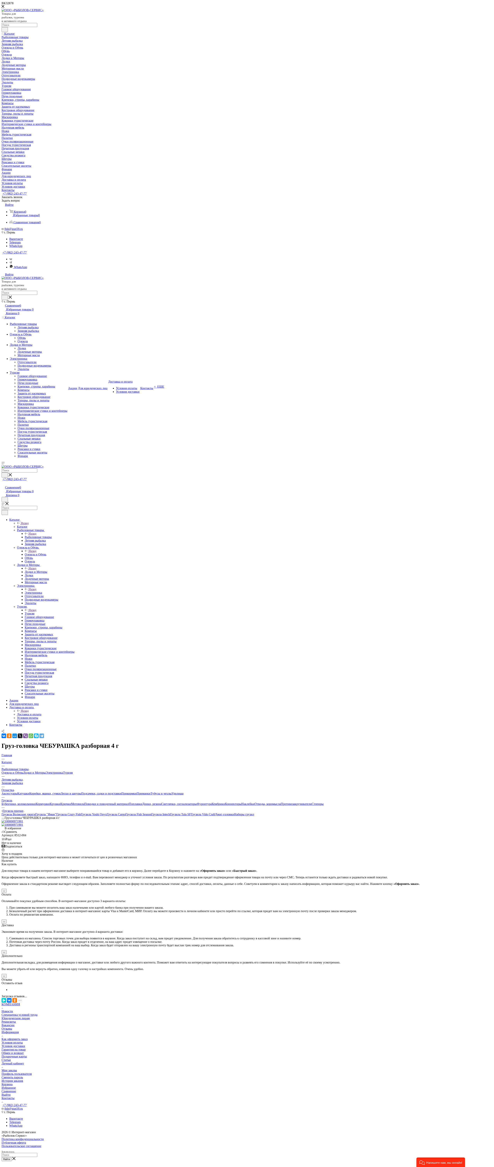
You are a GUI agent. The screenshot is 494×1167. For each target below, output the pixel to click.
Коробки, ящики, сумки (45, 793)
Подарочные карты (14, 1056)
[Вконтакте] (10, 259)
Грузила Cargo (116, 814)
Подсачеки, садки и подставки (101, 793)
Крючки (65, 804)
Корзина (7, 1084)
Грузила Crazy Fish (68, 814)
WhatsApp (15, 246)
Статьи (6, 1060)
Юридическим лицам (16, 1018)
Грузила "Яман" (45, 814)
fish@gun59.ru (13, 229)
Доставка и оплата (29, 714)
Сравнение (9, 1091)
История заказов (12, 1080)
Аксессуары (9, 793)
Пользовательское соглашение (21, 1146)
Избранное (9, 1087)
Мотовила (77, 804)
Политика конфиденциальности (23, 1139)
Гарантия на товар (14, 1049)
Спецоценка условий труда (19, 1014)
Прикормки (129, 793)
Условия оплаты (12, 1042)
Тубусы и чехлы (161, 793)
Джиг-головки (224, 814)
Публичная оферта (14, 1142)
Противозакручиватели (296, 804)
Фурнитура (204, 804)
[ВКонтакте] (4, 736)
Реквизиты (9, 1021)
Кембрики (218, 804)
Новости (7, 1011)
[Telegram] (10, 262)
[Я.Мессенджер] (4, 1000)
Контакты (8, 1098)
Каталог (22, 526)
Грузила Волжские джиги (18, 814)
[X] (20, 736)
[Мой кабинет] (3, 483)
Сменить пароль (12, 1077)
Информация (10, 1032)
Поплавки (135, 804)
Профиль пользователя (17, 1073)
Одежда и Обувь (35, 554)
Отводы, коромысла (268, 804)
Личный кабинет (13, 1063)
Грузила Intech (160, 814)
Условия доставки (13, 1046)
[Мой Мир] (14, 736)
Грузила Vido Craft (203, 814)
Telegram (15, 242)
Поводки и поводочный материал (106, 804)
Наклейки (248, 804)
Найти (6, 1159)
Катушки (23, 793)
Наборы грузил (244, 814)
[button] (440, 1162)
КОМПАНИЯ (11, 1004)
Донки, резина (151, 804)
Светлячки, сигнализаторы (179, 804)
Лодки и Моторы (36, 571)
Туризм (29, 613)
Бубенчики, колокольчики (19, 804)
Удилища (178, 793)
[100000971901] (12, 821)
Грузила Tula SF (180, 814)
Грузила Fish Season (138, 814)
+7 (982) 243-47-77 (15, 193)
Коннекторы (233, 804)
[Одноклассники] (9, 736)
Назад (25, 523)
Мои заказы (9, 1070)
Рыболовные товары (38, 537)
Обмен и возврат (13, 1053)
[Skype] (36, 736)
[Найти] (5, 29)
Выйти (6, 1094)
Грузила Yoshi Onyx (94, 814)
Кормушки (43, 804)
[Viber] (25, 736)
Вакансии (8, 1025)
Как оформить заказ (15, 1039)
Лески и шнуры (71, 793)
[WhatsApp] (31, 736)
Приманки (144, 793)
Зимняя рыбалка (12, 783)
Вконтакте (16, 239)
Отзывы (7, 1028)
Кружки (55, 804)
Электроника (33, 592)
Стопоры (318, 804)
